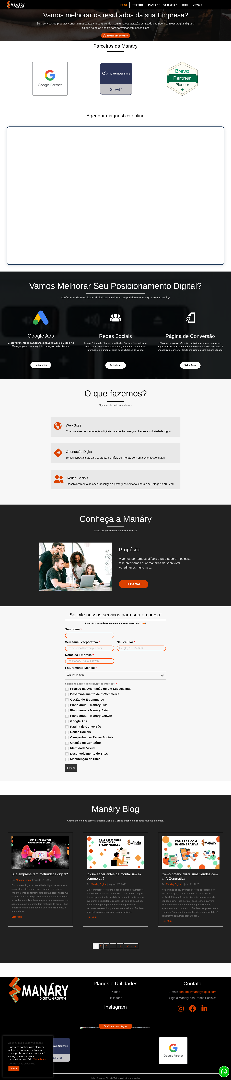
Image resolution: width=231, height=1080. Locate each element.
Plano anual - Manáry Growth (91, 715)
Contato (197, 4)
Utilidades (169, 4)
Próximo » (131, 946)
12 (120, 946)
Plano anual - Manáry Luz (88, 705)
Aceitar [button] (13, 1068)
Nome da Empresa (79, 655)
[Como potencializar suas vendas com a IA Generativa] (191, 852)
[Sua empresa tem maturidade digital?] (40, 852)
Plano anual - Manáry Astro (89, 710)
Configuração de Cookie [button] (21, 1063)
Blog (185, 4)
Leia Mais (16, 916)
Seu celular (126, 642)
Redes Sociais (80, 732)
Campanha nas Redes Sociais (91, 737)
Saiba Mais (39, 1059)
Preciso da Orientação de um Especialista (100, 688)
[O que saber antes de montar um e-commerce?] (115, 852)
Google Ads (78, 721)
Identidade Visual (82, 748)
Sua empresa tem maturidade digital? (39, 874)
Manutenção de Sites (85, 759)
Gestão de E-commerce (87, 699)
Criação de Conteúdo (85, 742)
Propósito (137, 4)
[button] (158, 5)
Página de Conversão (85, 726)
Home (123, 4)
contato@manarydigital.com (197, 992)
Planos (152, 4)
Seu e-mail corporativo (82, 642)
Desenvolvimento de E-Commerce (94, 694)
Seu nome (73, 629)
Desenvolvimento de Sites (89, 753)
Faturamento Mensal (81, 668)
